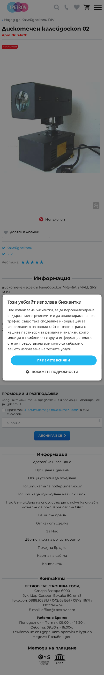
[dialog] (52, 338)
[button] (52, 371)
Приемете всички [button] (53, 360)
